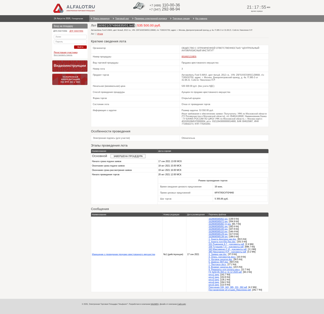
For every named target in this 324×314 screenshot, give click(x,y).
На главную (201, 18)
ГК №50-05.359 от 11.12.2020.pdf (225, 272)
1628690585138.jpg (218, 236)
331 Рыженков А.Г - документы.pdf (227, 244)
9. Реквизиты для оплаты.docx (224, 269)
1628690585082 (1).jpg (220, 224)
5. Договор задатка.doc (221, 259)
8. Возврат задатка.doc (221, 267)
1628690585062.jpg (218, 219)
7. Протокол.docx (218, 264)
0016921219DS (189, 56)
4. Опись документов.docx (222, 257)
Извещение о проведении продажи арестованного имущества (123, 254)
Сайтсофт (181, 304)
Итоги (100, 34)
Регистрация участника (65, 52)
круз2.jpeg (214, 277)
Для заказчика (76, 31)
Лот (92, 34)
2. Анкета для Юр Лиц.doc (222, 241)
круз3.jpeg (214, 279)
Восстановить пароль (63, 55)
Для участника (60, 31)
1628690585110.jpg (218, 231)
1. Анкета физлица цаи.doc (223, 239)
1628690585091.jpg (218, 226)
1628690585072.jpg (218, 221)
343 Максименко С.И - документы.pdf (228, 249)
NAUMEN (155, 304)
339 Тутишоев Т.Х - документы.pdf (226, 246)
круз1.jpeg (214, 274)
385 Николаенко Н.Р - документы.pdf (228, 252)
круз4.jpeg (214, 282)
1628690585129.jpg (218, 234)
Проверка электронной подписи (151, 18)
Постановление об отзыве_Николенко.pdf (230, 290)
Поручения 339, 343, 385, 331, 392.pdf (228, 287)
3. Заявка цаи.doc (218, 254)
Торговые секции (181, 18)
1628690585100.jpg (218, 229)
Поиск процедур (101, 18)
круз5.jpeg (214, 284)
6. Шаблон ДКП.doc (219, 262)
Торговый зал (122, 18)
